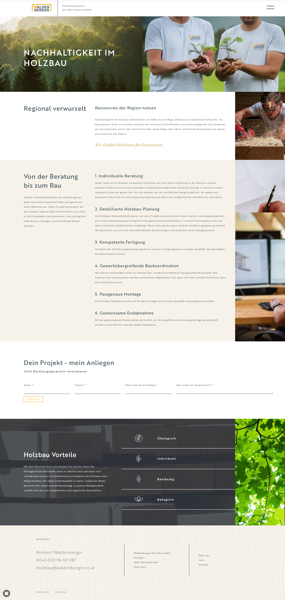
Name (28, 385)
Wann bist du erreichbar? (141, 385)
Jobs (201, 560)
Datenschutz (42, 591)
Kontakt (203, 564)
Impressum (60, 591)
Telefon (80, 385)
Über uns (204, 555)
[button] (6, 593)
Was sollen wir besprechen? (193, 385)
